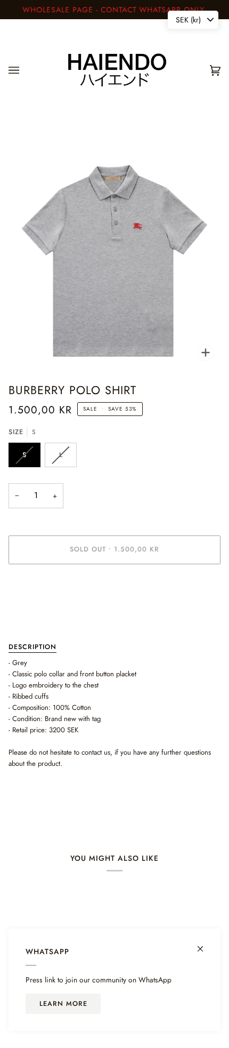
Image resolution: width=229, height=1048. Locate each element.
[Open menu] (24, 70)
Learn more (63, 1004)
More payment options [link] (41, 614)
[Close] (204, 944)
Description (32, 647)
